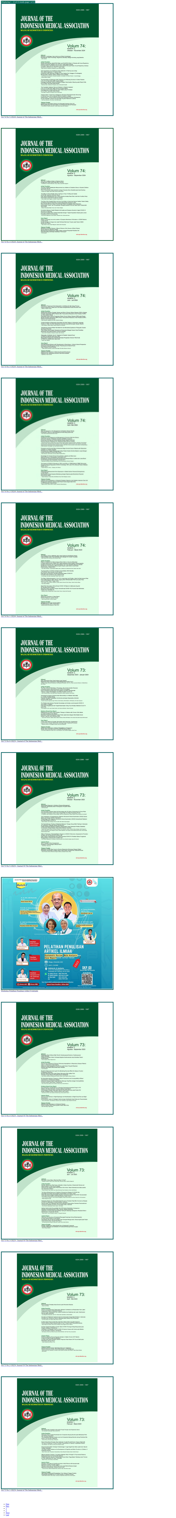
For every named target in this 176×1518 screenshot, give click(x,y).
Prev (7, 1506)
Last (7, 1515)
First (7, 1504)
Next (7, 1513)
